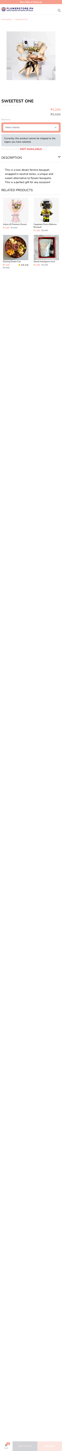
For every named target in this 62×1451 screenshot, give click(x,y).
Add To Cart (25, 1446)
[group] (31, 56)
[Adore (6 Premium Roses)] (16, 215)
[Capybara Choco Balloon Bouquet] (46, 215)
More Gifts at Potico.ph (31, 2)
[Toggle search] (59, 9)
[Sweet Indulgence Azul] (46, 252)
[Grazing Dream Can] (16, 252)
